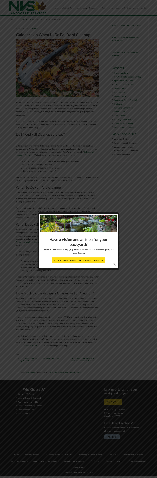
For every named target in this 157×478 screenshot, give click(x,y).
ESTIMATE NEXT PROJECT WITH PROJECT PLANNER (78, 260)
